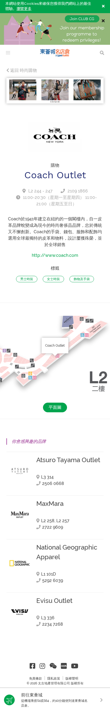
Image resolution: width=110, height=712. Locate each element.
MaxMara (50, 503)
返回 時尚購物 (23, 70)
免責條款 (35, 678)
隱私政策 (53, 678)
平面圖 (55, 407)
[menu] (8, 53)
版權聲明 (71, 678)
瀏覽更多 (24, 8)
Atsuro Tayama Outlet (68, 460)
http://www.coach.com (55, 255)
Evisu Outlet (54, 601)
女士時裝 (53, 279)
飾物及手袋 (82, 279)
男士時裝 (26, 279)
